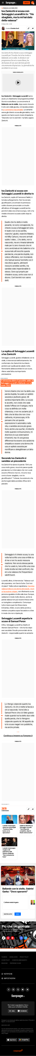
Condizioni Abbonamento (19, 960)
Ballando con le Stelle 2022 (10, 8)
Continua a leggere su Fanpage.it (18, 735)
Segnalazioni (13, 957)
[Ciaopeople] (18, 1050)
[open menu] (2, 3)
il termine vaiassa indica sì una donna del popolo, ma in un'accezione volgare (18, 589)
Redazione (4, 963)
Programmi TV (5, 804)
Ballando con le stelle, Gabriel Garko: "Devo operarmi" (18, 890)
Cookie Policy (5, 960)
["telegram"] (25, 938)
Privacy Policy (24, 957)
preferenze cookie (15, 963)
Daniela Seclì (15, 28)
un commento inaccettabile (13, 110)
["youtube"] (12, 938)
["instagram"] (8, 938)
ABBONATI (26, 2)
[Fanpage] (18, 996)
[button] (32, 28)
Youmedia (4, 957)
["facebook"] (21, 938)
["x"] (17, 938)
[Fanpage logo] (11, 3)
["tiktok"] (3, 938)
